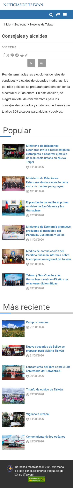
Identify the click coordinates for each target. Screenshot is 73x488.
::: (4, 2)
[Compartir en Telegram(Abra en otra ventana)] (17, 55)
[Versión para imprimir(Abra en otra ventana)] (22, 55)
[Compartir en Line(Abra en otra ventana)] (12, 55)
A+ (41, 63)
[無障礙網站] (36, 479)
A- (31, 63)
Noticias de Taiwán (42, 24)
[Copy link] (27, 55)
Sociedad (20, 24)
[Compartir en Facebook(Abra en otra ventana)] (4, 55)
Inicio (7, 24)
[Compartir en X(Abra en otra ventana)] (8, 55)
